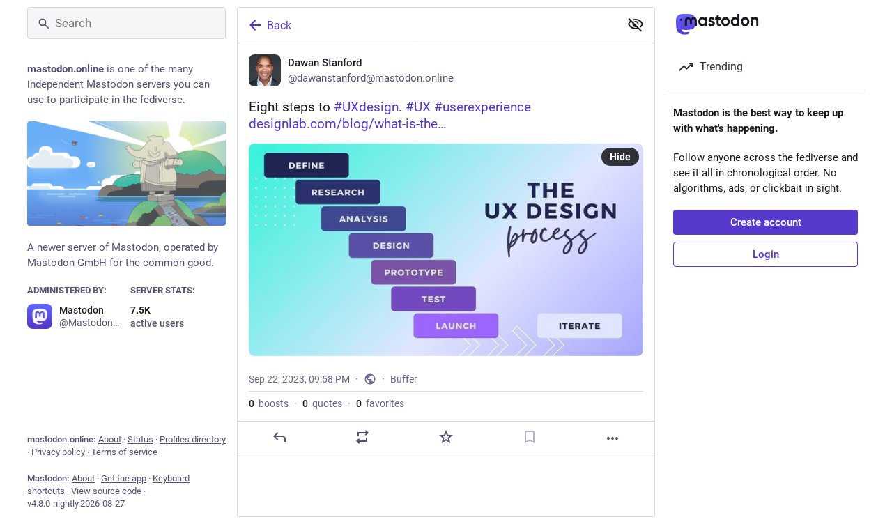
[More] (612, 438)
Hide (620, 156)
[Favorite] (446, 437)
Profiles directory (193, 439)
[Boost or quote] (362, 437)
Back (279, 25)
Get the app (123, 478)
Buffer (403, 379)
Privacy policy (58, 452)
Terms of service (124, 452)
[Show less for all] (635, 24)
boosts (269, 403)
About (109, 439)
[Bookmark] (529, 437)
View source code (106, 491)
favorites (380, 403)
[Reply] (279, 437)
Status (140, 439)
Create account (765, 222)
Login (766, 254)
